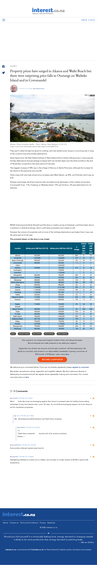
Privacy (43, 523)
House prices (49, 334)
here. (27, 377)
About (5, 523)
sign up (84, 20)
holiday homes (24, 334)
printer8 (14, 398)
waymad (15, 457)
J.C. (17, 416)
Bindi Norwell (62, 334)
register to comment (80, 367)
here (67, 354)
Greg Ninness (39, 88)
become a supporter (52, 359)
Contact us (14, 523)
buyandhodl (16, 445)
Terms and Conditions (29, 523)
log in (92, 20)
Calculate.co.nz (37, 549)
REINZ (13, 334)
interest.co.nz (10, 549)
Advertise (51, 523)
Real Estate (37, 334)
